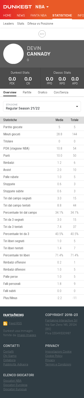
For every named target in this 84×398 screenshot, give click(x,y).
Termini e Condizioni (58, 364)
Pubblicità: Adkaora (15, 364)
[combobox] (42, 6)
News (21, 15)
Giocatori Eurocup (15, 389)
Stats (20, 23)
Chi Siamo (10, 356)
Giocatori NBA (12, 381)
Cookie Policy (53, 356)
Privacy (50, 360)
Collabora (9, 360)
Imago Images (26, 335)
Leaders (8, 23)
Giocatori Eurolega (15, 385)
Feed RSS (15, 323)
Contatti (8, 351)
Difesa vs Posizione (40, 23)
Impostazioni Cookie (58, 351)
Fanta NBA (39, 15)
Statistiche (62, 15)
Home (7, 15)
